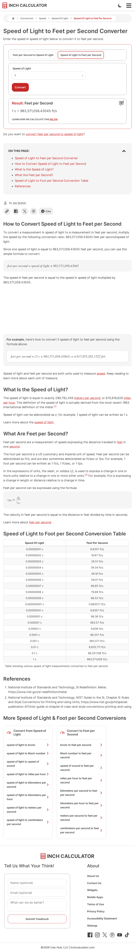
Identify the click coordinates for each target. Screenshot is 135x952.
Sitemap (92, 925)
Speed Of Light (60, 18)
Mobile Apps (95, 897)
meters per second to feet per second (78, 817)
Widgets (92, 890)
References (23, 186)
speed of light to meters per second (24, 809)
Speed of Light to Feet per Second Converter (46, 158)
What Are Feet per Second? (34, 175)
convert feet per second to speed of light (54, 134)
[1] (55, 406)
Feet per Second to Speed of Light (33, 55)
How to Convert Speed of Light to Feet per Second (50, 163)
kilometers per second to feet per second (78, 792)
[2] (86, 474)
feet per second (40, 522)
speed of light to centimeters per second (25, 822)
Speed (42, 18)
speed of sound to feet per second (77, 767)
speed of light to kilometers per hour (26, 797)
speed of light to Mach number (26, 753)
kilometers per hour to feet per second (79, 805)
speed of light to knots (21, 745)
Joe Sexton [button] (19, 202)
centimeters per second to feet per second (79, 830)
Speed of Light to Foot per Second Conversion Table (51, 180)
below (54, 119)
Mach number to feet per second (75, 755)
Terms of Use (95, 904)
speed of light (44, 422)
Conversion (26, 18)
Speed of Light (22, 68)
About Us (93, 876)
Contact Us (94, 883)
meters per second (87, 398)
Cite (48, 211)
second (14, 446)
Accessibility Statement (102, 918)
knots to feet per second (75, 745)
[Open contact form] (121, 103)
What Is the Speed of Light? (34, 169)
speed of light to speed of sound (23, 763)
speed (101, 373)
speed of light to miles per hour (26, 774)
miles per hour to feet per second (76, 780)
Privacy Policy (96, 911)
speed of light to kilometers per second (26, 784)
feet (119, 442)
